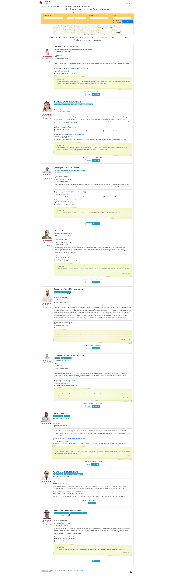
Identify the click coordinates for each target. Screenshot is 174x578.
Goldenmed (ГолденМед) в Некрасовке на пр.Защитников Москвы (83, 536)
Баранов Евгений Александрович (67, 510)
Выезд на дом (118, 20)
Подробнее (96, 94)
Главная (43, 6)
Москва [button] (87, 2)
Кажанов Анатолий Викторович (65, 471)
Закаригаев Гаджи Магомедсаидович (69, 289)
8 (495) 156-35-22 (65, 71)
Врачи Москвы (50, 6)
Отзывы (89, 94)
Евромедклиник (71, 199)
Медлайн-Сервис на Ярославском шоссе (78, 68)
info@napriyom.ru (47, 571)
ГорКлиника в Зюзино (72, 126)
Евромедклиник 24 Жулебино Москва (77, 191)
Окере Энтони (58, 413)
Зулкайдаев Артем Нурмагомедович (69, 355)
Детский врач (118, 22)
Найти (127, 21)
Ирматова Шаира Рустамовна (66, 47)
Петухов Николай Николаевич (67, 231)
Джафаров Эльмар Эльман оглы (67, 168)
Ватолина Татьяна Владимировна (67, 101)
